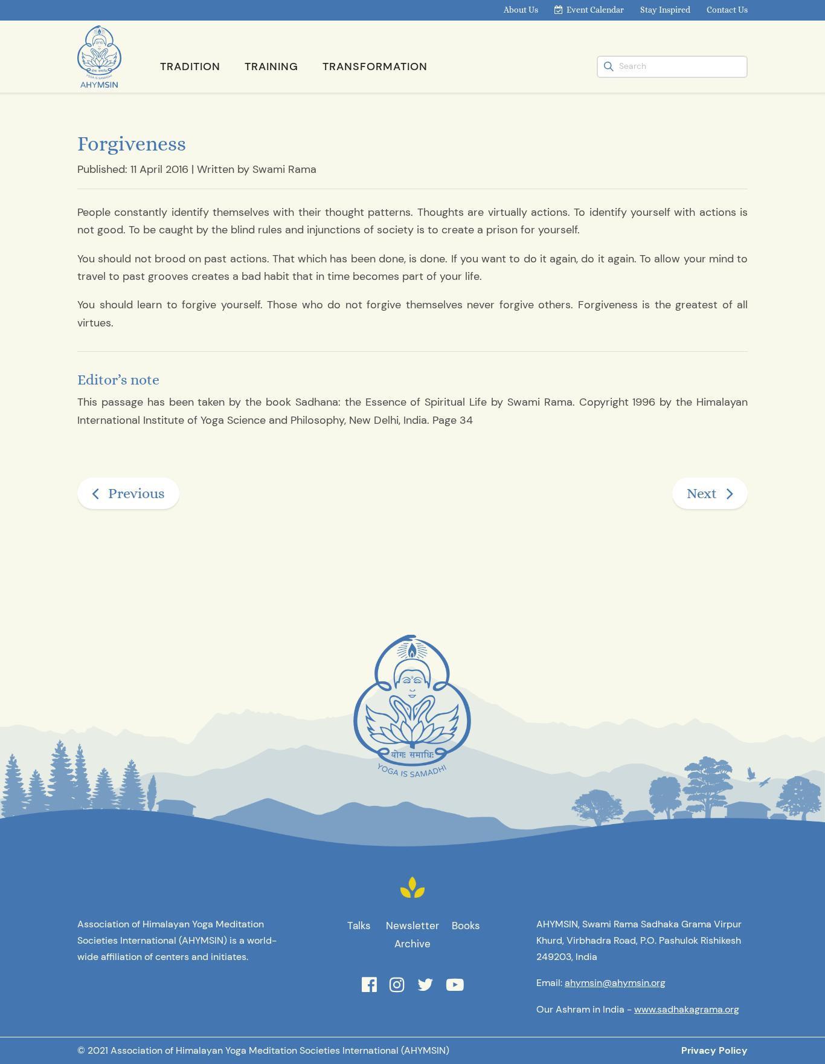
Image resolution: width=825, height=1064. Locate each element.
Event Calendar (595, 10)
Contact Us (727, 10)
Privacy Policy (714, 1050)
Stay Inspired (665, 10)
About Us (521, 10)
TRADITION (190, 66)
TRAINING (271, 66)
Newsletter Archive (412, 934)
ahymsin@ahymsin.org (615, 982)
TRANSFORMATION (375, 66)
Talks (359, 925)
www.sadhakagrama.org (686, 1009)
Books (466, 925)
